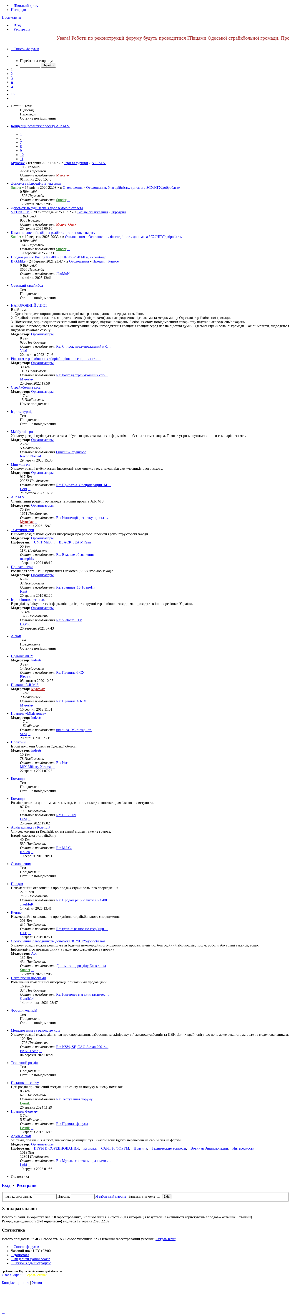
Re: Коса (62, 763)
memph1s (27, 559)
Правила (140, 1148)
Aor (34, 953)
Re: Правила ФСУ (70, 672)
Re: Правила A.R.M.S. (73, 701)
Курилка (90, 1148)
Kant (23, 591)
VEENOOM (20, 212)
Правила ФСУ (22, 656)
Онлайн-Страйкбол (71, 452)
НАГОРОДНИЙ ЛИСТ (29, 305)
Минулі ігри (20, 464)
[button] (12, 57)
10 (22, 155)
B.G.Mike (18, 261)
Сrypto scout (166, 1239)
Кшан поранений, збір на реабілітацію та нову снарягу (53, 233)
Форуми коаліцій (24, 1010)
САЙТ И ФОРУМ (115, 1148)
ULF (23, 933)
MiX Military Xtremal (36, 767)
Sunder (16, 187)
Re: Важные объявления (75, 554)
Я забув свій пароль (110, 1196)
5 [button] (12, 86)
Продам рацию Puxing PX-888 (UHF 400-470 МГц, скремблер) (59, 257)
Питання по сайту (25, 1083)
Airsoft (16, 636)
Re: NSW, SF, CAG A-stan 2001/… (82, 1047)
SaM (23, 734)
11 (21, 159)
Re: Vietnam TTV (69, 620)
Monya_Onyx (66, 224)
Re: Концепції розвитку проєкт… (82, 518)
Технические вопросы (169, 1148)
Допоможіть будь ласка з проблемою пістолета (47, 208)
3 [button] (12, 78)
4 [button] (12, 82)
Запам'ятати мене (142, 1196)
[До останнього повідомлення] (72, 175)
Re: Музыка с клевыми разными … (83, 1161)
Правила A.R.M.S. (25, 685)
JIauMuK (63, 273)
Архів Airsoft (21, 1136)
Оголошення (73, 187)
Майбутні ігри (22, 432)
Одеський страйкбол (27, 285)
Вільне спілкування (92, 212)
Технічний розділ (24, 1063)
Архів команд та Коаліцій (30, 827)
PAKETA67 (29, 1051)
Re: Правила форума (72, 1124)
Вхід (6, 1185)
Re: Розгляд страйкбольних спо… (82, 375)
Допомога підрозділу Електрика (36, 183)
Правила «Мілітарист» (28, 713)
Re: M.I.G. (64, 848)
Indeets (36, 660)
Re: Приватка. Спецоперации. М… (83, 485)
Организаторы (42, 334)
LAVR (25, 624)
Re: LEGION (66, 815)
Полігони (18, 742)
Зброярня (118, 212)
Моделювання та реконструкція (35, 1030)
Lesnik (25, 1103)
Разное (113, 261)
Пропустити (11, 17)
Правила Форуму (24, 1111)
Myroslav (18, 163)
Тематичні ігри (22, 530)
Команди (18, 778)
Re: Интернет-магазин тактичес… (82, 994)
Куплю (16, 912)
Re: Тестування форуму (74, 1099)
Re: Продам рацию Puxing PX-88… (83, 900)
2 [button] (12, 74)
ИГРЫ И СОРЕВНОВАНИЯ (56, 1148)
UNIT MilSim (44, 542)
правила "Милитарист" (74, 730)
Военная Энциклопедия (209, 1148)
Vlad (23, 350)
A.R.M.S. (99, 163)
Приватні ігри (22, 567)
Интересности (243, 1148)
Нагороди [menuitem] (18, 10)
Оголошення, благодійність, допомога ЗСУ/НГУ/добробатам (133, 187)
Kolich (25, 852)
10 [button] (13, 94)
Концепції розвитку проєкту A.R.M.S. (40, 126)
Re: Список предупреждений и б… (83, 346)
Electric (25, 676)
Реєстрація (27, 1185)
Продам (99, 261)
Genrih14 (27, 998)
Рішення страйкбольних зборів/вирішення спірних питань (56, 359)
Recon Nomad (30, 456)
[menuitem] (16, 25)
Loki (23, 489)
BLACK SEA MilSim (75, 542)
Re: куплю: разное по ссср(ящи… (82, 929)
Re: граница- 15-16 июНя (75, 587)
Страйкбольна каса (25, 387)
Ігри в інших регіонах (28, 600)
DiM (23, 819)
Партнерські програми (28, 978)
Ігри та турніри (76, 163)
